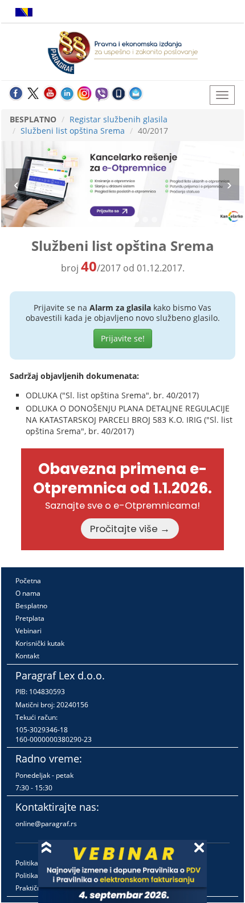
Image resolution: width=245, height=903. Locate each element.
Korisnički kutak (39, 643)
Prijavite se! (123, 338)
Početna (28, 580)
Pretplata (29, 618)
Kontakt (27, 656)
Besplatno (31, 606)
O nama (27, 593)
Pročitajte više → (130, 528)
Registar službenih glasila (119, 119)
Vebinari (28, 631)
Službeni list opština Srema (73, 130)
